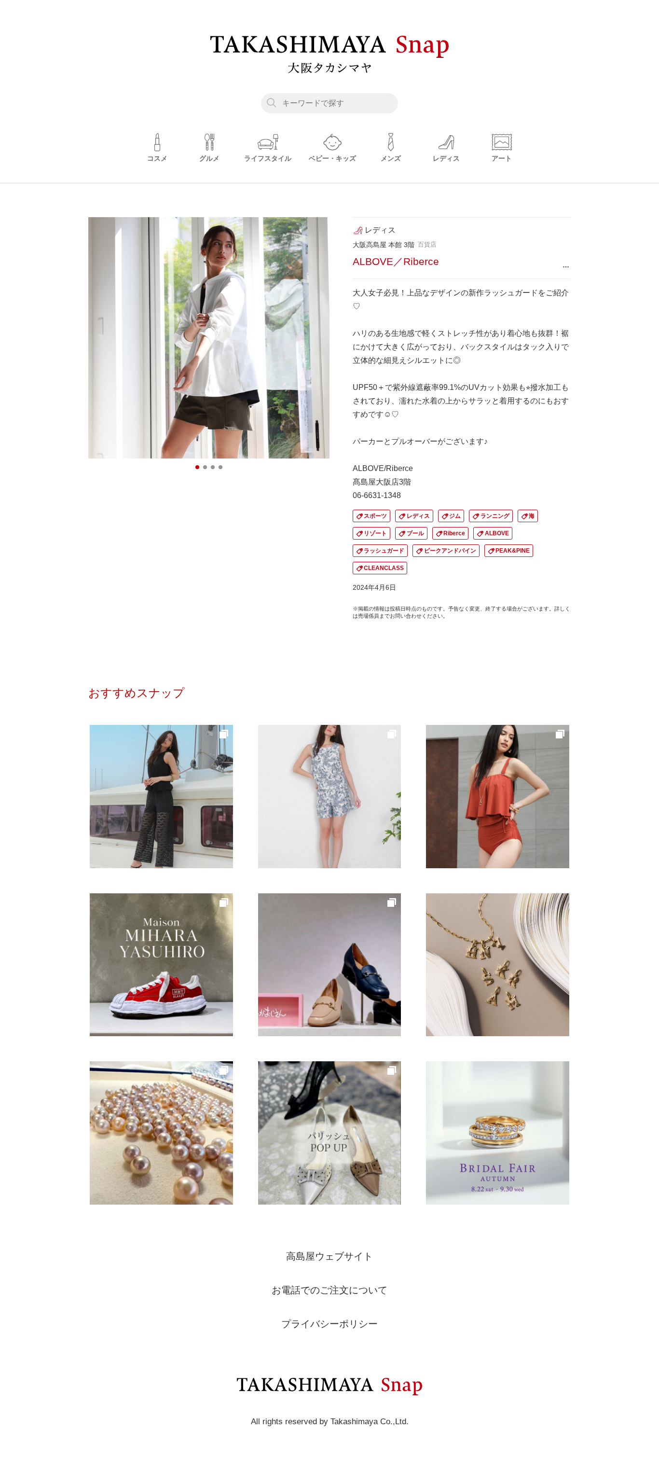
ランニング (495, 516)
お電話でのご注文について (329, 1290)
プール (415, 533)
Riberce (454, 533)
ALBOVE (497, 533)
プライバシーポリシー (329, 1324)
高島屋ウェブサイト (329, 1256)
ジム (455, 516)
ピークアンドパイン (450, 550)
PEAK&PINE (512, 550)
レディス (418, 516)
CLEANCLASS (384, 568)
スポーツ (375, 516)
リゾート (375, 533)
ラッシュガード (384, 550)
